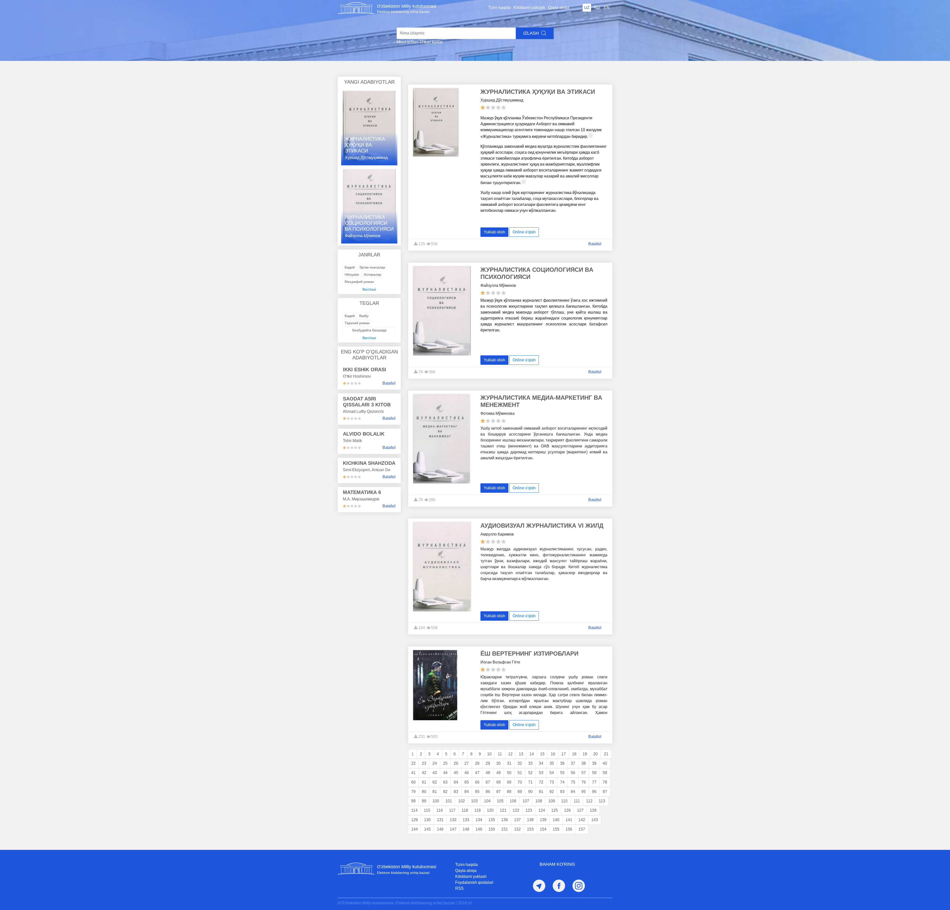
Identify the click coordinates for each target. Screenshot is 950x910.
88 (509, 791)
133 (466, 820)
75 (573, 782)
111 (577, 801)
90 (530, 791)
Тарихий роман (357, 323)
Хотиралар (372, 274)
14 (531, 754)
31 (509, 763)
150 (491, 829)
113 (602, 801)
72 (541, 782)
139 (543, 820)
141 (569, 820)
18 (574, 754)
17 (563, 754)
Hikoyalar (352, 274)
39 (594, 763)
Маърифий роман (359, 282)
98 (413, 801)
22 (413, 763)
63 (445, 782)
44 (445, 773)
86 (488, 791)
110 (564, 801)
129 (414, 820)
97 (605, 791)
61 (424, 782)
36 (562, 763)
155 (556, 829)
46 (466, 773)
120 (490, 810)
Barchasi (369, 289)
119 (477, 810)
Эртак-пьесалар (372, 267)
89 (520, 791)
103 (474, 801)
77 (594, 782)
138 (530, 820)
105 (500, 801)
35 (551, 763)
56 (573, 773)
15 (542, 754)
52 (530, 773)
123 (528, 810)
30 (498, 763)
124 (541, 810)
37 (573, 763)
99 (424, 801)
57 (583, 773)
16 (553, 754)
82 (445, 791)
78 (605, 782)
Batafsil (389, 383)
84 (466, 791)
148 (466, 829)
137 (517, 820)
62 (434, 782)
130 (427, 820)
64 (456, 782)
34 (541, 763)
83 (456, 791)
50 (509, 773)
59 (605, 773)
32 (520, 763)
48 (488, 773)
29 (488, 763)
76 (583, 782)
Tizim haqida (499, 7)
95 (583, 791)
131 (440, 820)
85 (477, 791)
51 (520, 773)
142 (581, 820)
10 (489, 754)
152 (517, 829)
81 (434, 791)
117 (452, 810)
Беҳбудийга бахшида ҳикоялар (369, 332)
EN (607, 7)
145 (427, 829)
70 (520, 782)
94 (573, 791)
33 (530, 763)
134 (478, 820)
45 (456, 773)
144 (414, 829)
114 (414, 810)
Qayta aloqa (558, 7)
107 (525, 801)
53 (541, 773)
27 (466, 763)
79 (413, 791)
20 (595, 754)
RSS (459, 888)
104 (487, 801)
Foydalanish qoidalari (474, 882)
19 (585, 754)
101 (448, 801)
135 (491, 820)
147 (453, 829)
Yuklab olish (494, 232)
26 (456, 763)
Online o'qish (524, 232)
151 (504, 829)
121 (503, 810)
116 (439, 810)
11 (500, 754)
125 (554, 810)
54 (551, 773)
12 (510, 754)
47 (477, 773)
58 (594, 773)
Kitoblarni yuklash (529, 7)
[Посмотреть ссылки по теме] (590, 135)
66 (477, 782)
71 (530, 782)
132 (453, 820)
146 (440, 829)
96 (594, 791)
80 (424, 791)
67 (488, 782)
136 (504, 820)
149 (478, 829)
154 (543, 829)
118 (465, 810)
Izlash (531, 33)
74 (562, 782)
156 (569, 829)
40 (605, 763)
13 (521, 754)
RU (597, 7)
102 (461, 801)
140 (556, 820)
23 (424, 763)
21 (606, 754)
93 (562, 791)
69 (509, 782)
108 (538, 801)
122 (516, 810)
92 (551, 791)
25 (445, 763)
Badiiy (364, 316)
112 (589, 801)
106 (513, 801)
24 (434, 763)
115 (427, 810)
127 (580, 810)
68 (498, 782)
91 (541, 791)
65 (466, 782)
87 (498, 791)
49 (498, 773)
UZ (587, 7)
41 (413, 773)
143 (594, 820)
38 (583, 763)
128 (593, 810)
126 (567, 810)
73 (551, 782)
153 (530, 829)
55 (562, 773)
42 (424, 773)
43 (434, 773)
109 (551, 801)
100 (435, 801)
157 (581, 829)
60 (413, 782)
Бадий (350, 267)
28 (477, 763)
